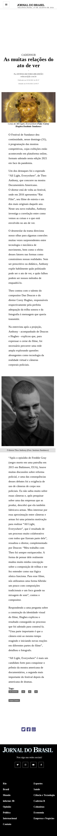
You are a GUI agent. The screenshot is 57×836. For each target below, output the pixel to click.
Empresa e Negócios (44, 818)
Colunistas (39, 806)
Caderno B (39, 801)
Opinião (7, 806)
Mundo (6, 795)
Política (6, 812)
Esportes (38, 783)
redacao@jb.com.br (28, 76)
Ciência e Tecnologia (44, 795)
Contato (7, 824)
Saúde (37, 789)
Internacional (10, 818)
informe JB (8, 801)
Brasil (6, 789)
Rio (5, 783)
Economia (39, 812)
